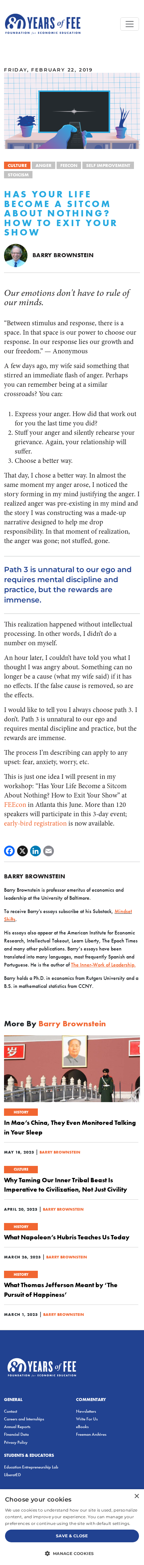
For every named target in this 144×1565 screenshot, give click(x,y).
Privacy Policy (15, 1442)
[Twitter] (22, 851)
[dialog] (72, 1527)
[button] (72, 1553)
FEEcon (68, 165)
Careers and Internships (24, 1418)
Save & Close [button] (72, 1535)
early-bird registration (35, 823)
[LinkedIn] (35, 851)
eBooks (82, 1426)
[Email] (48, 851)
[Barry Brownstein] (15, 254)
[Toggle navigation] (129, 24)
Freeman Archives (91, 1434)
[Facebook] (9, 851)
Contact (10, 1411)
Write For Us (87, 1418)
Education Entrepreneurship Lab (31, 1466)
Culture (17, 165)
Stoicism (18, 174)
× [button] (136, 1496)
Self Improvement (108, 165)
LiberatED (12, 1474)
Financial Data (16, 1434)
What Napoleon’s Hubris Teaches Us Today (66, 1237)
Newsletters (86, 1411)
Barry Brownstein (63, 255)
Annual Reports (17, 1426)
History (21, 1112)
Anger (43, 165)
